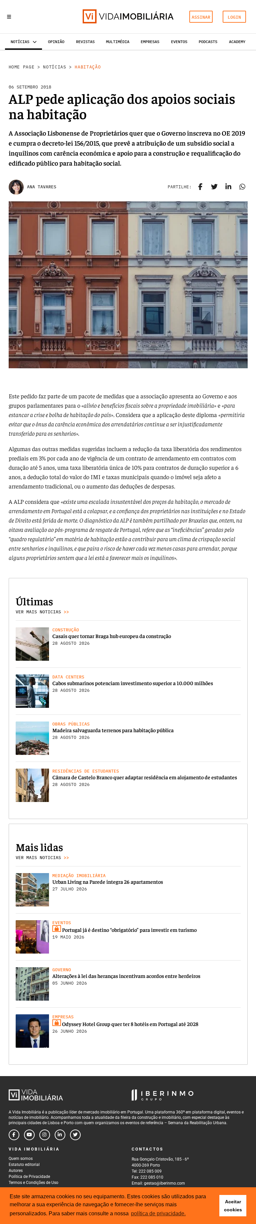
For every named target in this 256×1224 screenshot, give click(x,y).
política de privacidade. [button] (158, 1213)
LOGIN (234, 17)
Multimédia (117, 41)
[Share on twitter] (214, 187)
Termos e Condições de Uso (33, 1182)
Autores (16, 1170)
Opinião (56, 41)
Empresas (150, 41)
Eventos (179, 41)
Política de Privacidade (29, 1176)
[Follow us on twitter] (75, 1135)
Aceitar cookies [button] (233, 1205)
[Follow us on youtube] (29, 1135)
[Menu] (9, 17)
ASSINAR (201, 17)
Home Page (22, 67)
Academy (237, 41)
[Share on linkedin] (228, 187)
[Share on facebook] (200, 187)
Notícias (54, 67)
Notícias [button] (20, 41)
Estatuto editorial (24, 1164)
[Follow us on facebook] (14, 1135)
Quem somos (21, 1158)
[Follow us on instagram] (44, 1135)
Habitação (88, 67)
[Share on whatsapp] (242, 187)
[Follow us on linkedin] (60, 1135)
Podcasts (208, 41)
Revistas (85, 41)
